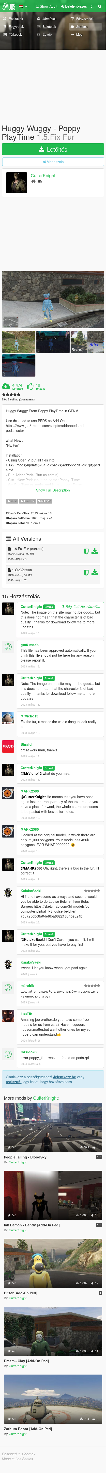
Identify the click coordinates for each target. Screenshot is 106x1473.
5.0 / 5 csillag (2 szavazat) (18, 399)
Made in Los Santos (17, 1458)
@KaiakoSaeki (33, 939)
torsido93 (29, 1051)
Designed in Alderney (18, 1453)
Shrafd (26, 744)
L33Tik (26, 1013)
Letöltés (56, 149)
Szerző (49, 607)
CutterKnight (43, 175)
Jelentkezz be (64, 1076)
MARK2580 (30, 791)
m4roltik (27, 985)
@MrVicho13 (31, 773)
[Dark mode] (92, 6)
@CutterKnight (33, 796)
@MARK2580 (31, 868)
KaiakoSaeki (31, 890)
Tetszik (40, 388)
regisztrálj (14, 1081)
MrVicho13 (29, 715)
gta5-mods (30, 644)
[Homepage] (33, 181)
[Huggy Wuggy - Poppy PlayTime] (53, 299)
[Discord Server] (39, 181)
